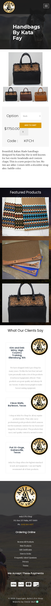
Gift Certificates (25, 550)
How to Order (25, 554)
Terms (25, 566)
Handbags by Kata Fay (25, 314)
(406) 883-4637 (27, 524)
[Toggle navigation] (46, 6)
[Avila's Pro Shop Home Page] (9, 7)
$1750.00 (12, 128)
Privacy (25, 562)
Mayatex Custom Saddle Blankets (25, 228)
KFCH (29, 141)
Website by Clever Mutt (24, 602)
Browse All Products (25, 542)
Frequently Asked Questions (25, 558)
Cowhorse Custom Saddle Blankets (25, 270)
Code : (12, 141)
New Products (25, 546)
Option (12, 116)
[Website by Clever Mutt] (37, 602)
